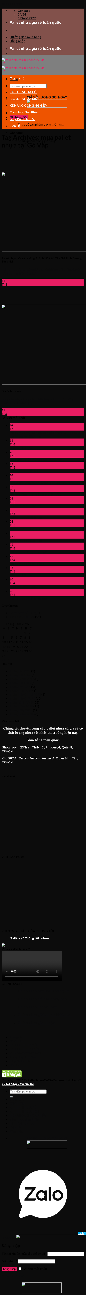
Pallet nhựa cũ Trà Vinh (25, 506)
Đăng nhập (9, 1268)
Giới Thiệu (17, 85)
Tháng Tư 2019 (20, 683)
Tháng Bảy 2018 (21, 710)
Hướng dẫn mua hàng (25, 37)
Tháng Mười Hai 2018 (25, 694)
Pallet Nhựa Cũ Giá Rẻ (18, 1084)
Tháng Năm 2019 (22, 679)
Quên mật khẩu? (13, 1276)
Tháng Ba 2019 (20, 687)
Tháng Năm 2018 (22, 714)
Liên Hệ (15, 126)
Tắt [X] (81, 1233)
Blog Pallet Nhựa (22, 119)
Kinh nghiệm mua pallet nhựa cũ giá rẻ (35, 494)
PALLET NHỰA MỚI (24, 98)
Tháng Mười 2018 (22, 698)
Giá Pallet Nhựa (21, 448)
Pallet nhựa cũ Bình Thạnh (27, 471)
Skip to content (12, 3)
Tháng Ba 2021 (20, 671)
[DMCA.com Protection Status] (12, 1076)
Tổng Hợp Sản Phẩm (25, 112)
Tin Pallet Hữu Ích (22, 616)
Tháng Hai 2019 (21, 690)
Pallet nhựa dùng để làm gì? (28, 552)
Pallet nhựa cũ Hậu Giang (27, 529)
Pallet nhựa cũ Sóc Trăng (27, 563)
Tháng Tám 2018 (21, 706)
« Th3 (5, 660)
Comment (56, 459)
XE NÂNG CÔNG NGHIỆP (28, 105)
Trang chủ (17, 78)
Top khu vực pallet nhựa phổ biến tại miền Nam (42, 483)
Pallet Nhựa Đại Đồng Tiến (28, 459)
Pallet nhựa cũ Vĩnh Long (26, 517)
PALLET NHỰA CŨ (23, 92)
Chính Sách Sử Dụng (23, 613)
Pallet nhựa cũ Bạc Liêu (26, 540)
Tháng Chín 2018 (21, 702)
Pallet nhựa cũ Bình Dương (28, 598)
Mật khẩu (9, 1261)
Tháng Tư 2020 (20, 675)
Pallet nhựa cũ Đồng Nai (26, 587)
